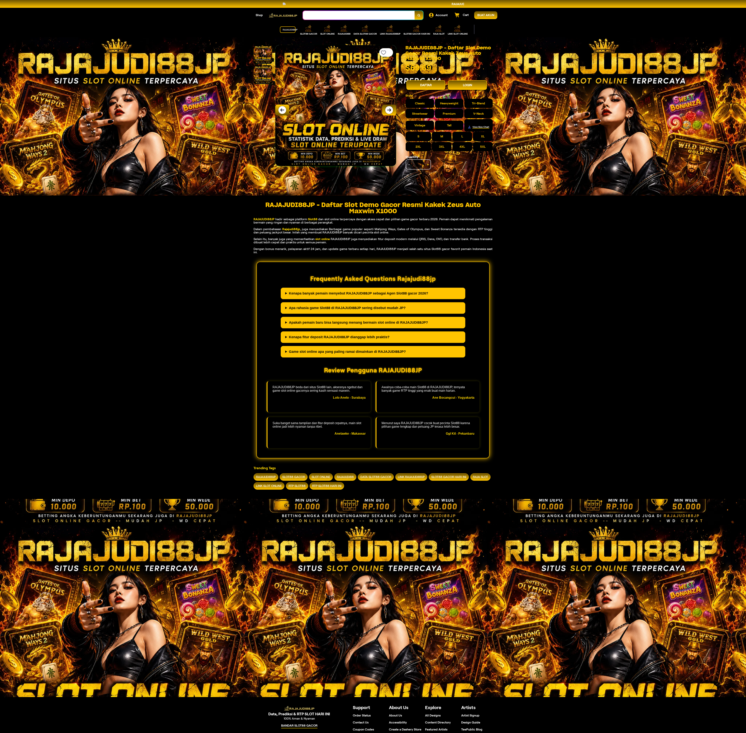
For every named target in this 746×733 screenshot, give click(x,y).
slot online (322, 239)
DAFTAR (426, 85)
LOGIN (467, 85)
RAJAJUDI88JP (264, 219)
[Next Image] (389, 110)
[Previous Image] (282, 110)
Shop (259, 15)
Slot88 (312, 219)
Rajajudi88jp (291, 229)
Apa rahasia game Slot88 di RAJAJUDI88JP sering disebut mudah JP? (347, 308)
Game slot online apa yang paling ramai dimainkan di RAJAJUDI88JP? (347, 352)
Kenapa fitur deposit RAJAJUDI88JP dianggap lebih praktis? (339, 337)
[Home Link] (282, 15)
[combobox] (359, 15)
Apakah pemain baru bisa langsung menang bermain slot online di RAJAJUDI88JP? (358, 322)
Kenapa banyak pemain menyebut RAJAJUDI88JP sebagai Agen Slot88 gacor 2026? (358, 293)
